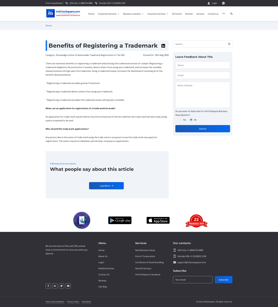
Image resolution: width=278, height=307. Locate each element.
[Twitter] (61, 285)
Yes (184, 119)
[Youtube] (68, 285)
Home (49, 25)
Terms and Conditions (55, 301)
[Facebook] (48, 285)
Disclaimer (86, 301)
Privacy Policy (73, 301)
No (195, 119)
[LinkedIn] (54, 285)
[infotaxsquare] (63, 13)
